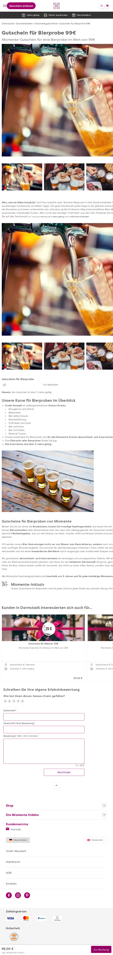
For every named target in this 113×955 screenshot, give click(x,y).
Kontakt (16, 829)
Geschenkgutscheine (46, 23)
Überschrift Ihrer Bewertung (18, 723)
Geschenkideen (24, 23)
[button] (4, 644)
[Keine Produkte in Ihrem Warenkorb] (107, 6)
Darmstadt (8, 23)
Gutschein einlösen (21, 6)
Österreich (97, 840)
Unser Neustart (16, 851)
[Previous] (6, 173)
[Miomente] (56, 6)
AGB (8, 872)
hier (55, 440)
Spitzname (9, 710)
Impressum (13, 861)
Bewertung (9, 736)
